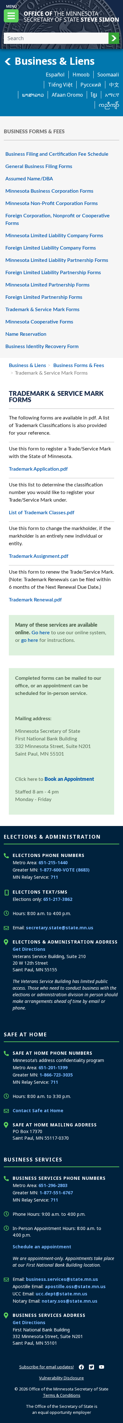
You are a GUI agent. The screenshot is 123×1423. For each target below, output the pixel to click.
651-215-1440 (52, 862)
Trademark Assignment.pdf (38, 556)
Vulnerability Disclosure (61, 1378)
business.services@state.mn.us (62, 1279)
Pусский (90, 84)
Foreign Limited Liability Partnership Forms (53, 272)
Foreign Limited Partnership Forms (43, 297)
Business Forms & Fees (78, 365)
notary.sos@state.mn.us (69, 1301)
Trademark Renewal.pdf (35, 599)
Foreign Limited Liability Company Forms (50, 247)
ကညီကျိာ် (109, 104)
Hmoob (81, 74)
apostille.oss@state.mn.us (75, 1286)
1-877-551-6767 (56, 1193)
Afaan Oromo (67, 94)
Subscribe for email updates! (46, 1367)
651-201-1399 (52, 1067)
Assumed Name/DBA (29, 178)
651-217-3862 (57, 899)
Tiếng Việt (60, 84)
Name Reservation (25, 334)
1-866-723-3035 (56, 1075)
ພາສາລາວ (33, 94)
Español (55, 74)
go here (29, 640)
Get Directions (29, 949)
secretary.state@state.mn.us (59, 928)
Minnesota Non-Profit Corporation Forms (51, 203)
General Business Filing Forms (38, 166)
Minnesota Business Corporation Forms (49, 191)
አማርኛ (112, 94)
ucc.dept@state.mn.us (61, 1294)
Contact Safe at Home (38, 1110)
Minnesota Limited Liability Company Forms (54, 235)
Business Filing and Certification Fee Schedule (56, 154)
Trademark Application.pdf (38, 469)
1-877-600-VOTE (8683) (64, 870)
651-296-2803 (52, 1185)
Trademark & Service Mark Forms (42, 309)
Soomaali (108, 74)
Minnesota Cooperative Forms (39, 321)
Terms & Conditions (61, 1395)
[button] (113, 38)
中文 (114, 84)
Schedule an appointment (42, 1247)
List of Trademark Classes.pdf (41, 512)
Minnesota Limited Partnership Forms (47, 284)
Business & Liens (53, 61)
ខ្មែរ (94, 94)
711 (54, 877)
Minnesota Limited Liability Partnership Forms (56, 260)
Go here (41, 632)
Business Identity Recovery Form (42, 346)
